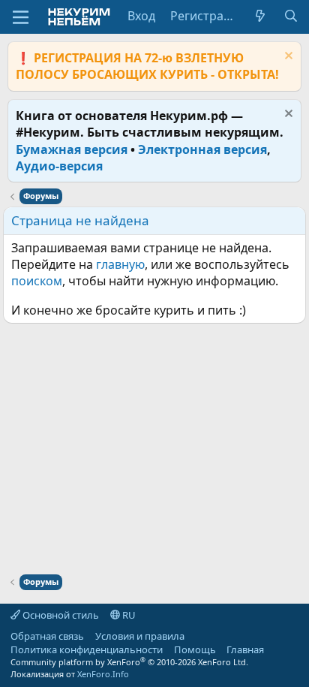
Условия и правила (139, 636)
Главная (245, 649)
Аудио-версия (59, 166)
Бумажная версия (72, 149)
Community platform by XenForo (129, 661)
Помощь (195, 649)
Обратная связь (47, 636)
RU (128, 615)
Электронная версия (202, 149)
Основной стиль (59, 615)
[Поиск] (290, 16)
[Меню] (20, 17)
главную (120, 264)
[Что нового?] (260, 16)
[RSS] (275, 649)
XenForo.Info (103, 673)
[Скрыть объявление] (286, 57)
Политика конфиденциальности (86, 649)
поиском (36, 281)
